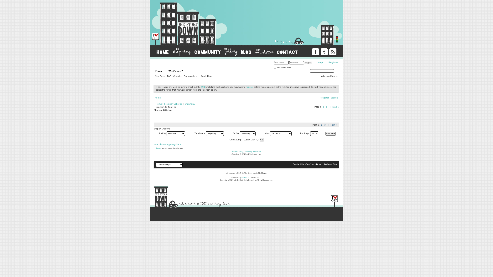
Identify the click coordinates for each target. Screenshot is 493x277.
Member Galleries (173, 104)
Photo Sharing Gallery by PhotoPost (246, 152)
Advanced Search (329, 76)
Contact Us (298, 164)
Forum (159, 71)
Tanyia (158, 148)
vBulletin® (245, 178)
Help (320, 62)
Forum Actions (190, 76)
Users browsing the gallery (167, 144)
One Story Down (313, 164)
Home (158, 98)
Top (335, 164)
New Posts (160, 76)
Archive (328, 164)
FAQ (169, 76)
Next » (335, 107)
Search (334, 98)
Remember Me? (283, 67)
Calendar (177, 76)
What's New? (176, 71)
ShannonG (190, 104)
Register (333, 62)
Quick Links (206, 76)
